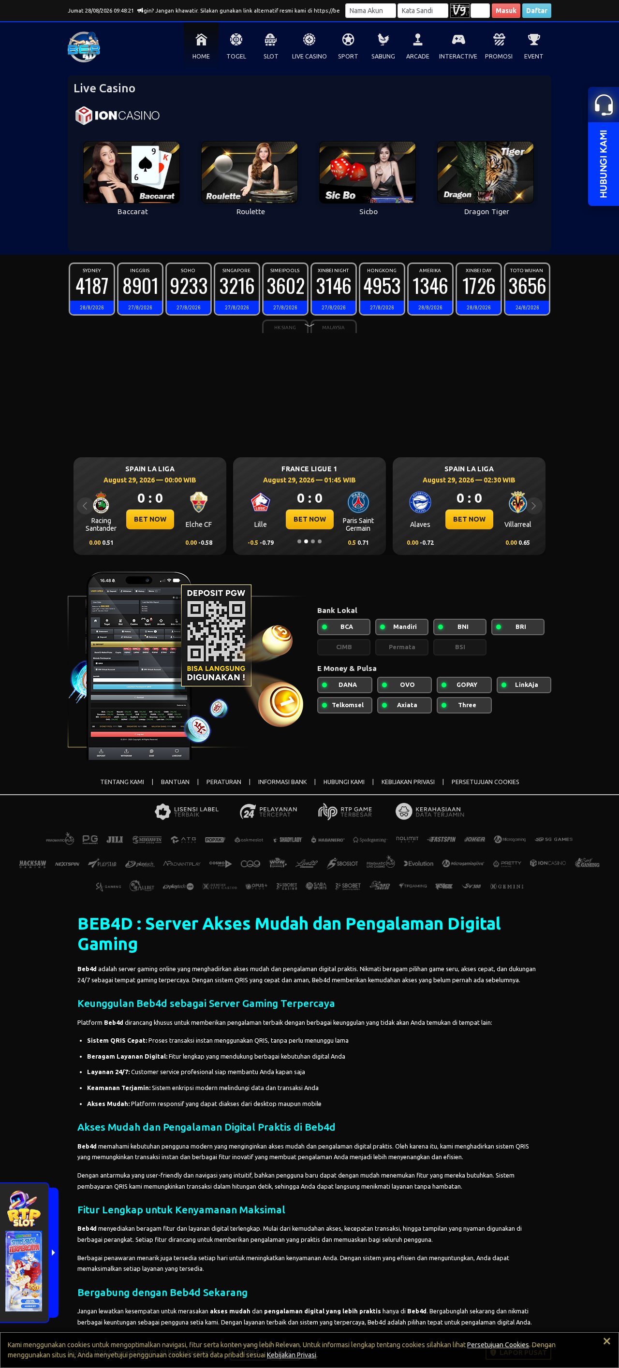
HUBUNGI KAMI (344, 782)
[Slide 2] (306, 541)
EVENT (534, 56)
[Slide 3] (313, 541)
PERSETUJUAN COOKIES (485, 782)
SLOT (271, 56)
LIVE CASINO (309, 56)
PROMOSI (499, 56)
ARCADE (417, 56)
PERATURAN (223, 782)
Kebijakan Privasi (291, 1355)
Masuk (506, 11)
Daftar (536, 11)
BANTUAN (175, 782)
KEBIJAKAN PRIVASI (408, 782)
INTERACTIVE (458, 56)
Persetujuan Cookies (498, 1345)
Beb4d (87, 968)
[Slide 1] (299, 541)
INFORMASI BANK (282, 782)
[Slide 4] (320, 541)
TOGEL (236, 56)
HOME (201, 56)
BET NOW (123, 519)
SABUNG (383, 56)
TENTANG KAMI (122, 782)
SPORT (348, 56)
